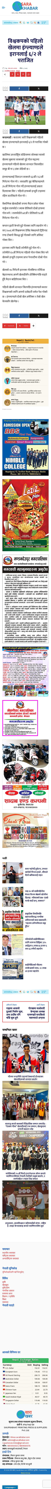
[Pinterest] (23, 74)
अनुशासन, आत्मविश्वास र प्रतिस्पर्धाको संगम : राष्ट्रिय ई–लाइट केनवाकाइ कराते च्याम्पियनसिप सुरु (25, 1224)
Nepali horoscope (7, 409)
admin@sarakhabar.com (18, 1440)
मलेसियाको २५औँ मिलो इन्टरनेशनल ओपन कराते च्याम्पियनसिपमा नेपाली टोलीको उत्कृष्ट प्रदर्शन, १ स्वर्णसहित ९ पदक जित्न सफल (25, 1176)
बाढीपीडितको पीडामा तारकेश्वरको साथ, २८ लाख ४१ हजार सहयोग (35, 968)
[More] (33, 325)
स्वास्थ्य (5, 1302)
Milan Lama (12, 68)
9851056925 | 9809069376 (18, 1446)
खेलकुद (18, 71)
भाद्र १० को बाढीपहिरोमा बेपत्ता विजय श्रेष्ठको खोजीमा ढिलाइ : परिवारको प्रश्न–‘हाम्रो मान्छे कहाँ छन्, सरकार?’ (36, 896)
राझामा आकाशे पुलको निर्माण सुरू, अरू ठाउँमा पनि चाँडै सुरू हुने (14, 1013)
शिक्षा (4, 1299)
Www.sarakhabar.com (20, 1437)
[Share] (19, 88)
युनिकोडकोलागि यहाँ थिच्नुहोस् (13, 1272)
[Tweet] (38, 88)
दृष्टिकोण (5, 1287)
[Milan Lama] (3, 68)
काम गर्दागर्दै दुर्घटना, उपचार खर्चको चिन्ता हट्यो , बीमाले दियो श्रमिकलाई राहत (36, 872)
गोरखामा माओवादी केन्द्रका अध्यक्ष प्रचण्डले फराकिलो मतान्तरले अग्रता (36, 1013)
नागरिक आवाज (8, 1290)
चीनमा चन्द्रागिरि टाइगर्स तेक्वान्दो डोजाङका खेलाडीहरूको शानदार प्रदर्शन (25, 1078)
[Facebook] (12, 74)
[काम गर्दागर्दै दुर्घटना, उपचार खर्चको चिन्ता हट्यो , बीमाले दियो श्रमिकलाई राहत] (12, 872)
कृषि (4, 1282)
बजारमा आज (7, 1293)
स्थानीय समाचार (8, 1252)
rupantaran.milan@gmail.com (15, 1443)
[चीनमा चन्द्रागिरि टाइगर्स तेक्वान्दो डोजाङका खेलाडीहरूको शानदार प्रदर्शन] (25, 1053)
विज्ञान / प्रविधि (8, 1296)
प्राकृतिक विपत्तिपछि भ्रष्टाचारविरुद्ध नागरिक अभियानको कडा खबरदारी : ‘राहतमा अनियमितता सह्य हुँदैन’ (36, 920)
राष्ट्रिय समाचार (8, 1255)
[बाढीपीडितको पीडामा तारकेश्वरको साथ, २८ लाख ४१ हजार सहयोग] (12, 968)
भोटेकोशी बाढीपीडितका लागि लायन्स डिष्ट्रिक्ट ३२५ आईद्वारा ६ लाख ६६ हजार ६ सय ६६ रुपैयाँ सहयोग (36, 944)
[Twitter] (17, 74)
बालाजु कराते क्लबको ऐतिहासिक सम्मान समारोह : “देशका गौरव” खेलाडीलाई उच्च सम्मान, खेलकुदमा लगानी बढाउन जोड (25, 1126)
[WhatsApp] (28, 74)
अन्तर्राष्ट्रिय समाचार (10, 71)
